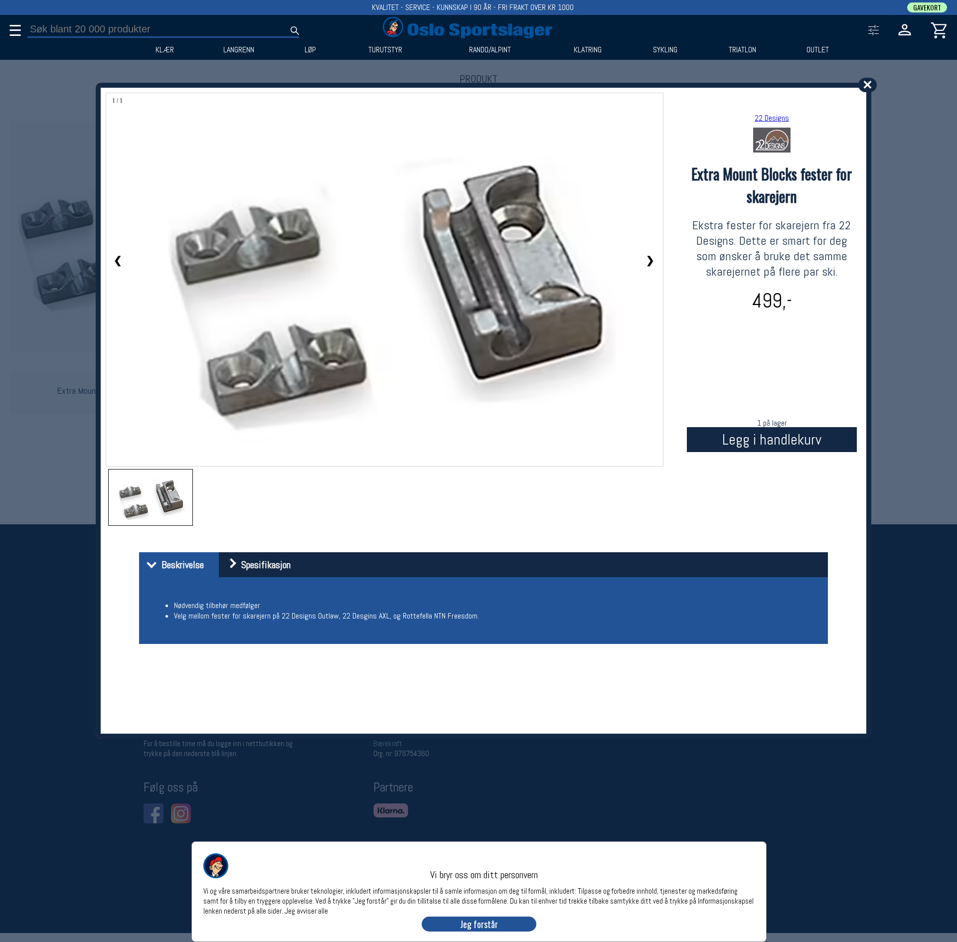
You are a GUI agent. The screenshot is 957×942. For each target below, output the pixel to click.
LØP (310, 50)
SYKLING (665, 50)
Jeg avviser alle (306, 910)
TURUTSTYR (385, 50)
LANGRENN (238, 50)
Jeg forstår (479, 924)
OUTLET (817, 50)
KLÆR (165, 50)
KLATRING (588, 50)
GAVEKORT (927, 7)
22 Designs (772, 118)
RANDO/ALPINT (490, 50)
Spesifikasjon (263, 564)
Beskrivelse (180, 564)
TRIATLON (742, 50)
